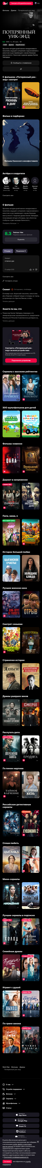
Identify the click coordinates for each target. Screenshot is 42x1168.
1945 (7, 42)
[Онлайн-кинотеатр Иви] (6, 3)
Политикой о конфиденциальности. (16, 1157)
